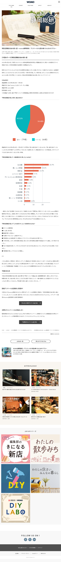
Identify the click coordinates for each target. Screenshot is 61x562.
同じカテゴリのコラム (41, 341)
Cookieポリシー (35, 553)
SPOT (40, 5)
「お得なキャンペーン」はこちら (29, 322)
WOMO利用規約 (32, 547)
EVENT (21, 5)
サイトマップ (40, 547)
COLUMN (11, 5)
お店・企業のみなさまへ (22, 547)
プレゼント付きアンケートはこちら (29, 303)
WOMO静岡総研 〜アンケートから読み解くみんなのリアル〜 (30, 348)
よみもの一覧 (20, 341)
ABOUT (49, 5)
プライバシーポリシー (25, 553)
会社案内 (17, 553)
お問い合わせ (43, 553)
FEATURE (30, 5)
